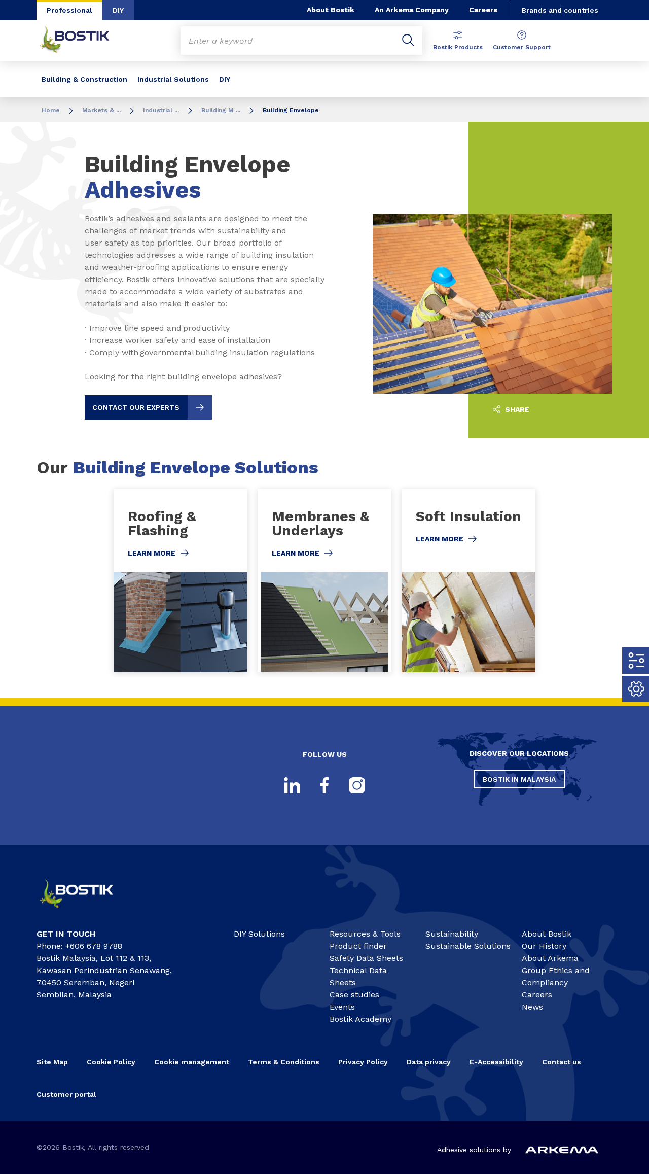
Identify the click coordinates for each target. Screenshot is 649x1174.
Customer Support (522, 47)
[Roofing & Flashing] (180, 580)
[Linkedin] (292, 785)
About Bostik (330, 10)
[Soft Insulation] (468, 580)
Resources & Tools (365, 934)
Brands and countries (560, 10)
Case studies (354, 994)
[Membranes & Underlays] (324, 580)
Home (51, 110)
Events (342, 1007)
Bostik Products (458, 47)
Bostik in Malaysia (519, 779)
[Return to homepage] (82, 40)
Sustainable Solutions (468, 946)
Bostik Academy (360, 1019)
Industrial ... (161, 110)
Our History (544, 946)
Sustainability (451, 934)
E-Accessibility (496, 1062)
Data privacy (429, 1062)
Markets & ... (101, 110)
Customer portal (67, 1094)
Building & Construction (84, 79)
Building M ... (220, 110)
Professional (69, 10)
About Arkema (550, 958)
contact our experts (135, 407)
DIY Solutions (259, 934)
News (532, 1007)
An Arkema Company (412, 10)
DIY (118, 10)
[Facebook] (324, 785)
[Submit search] (408, 40)
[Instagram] (357, 785)
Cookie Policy (111, 1062)
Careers (483, 10)
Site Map (52, 1062)
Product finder (358, 946)
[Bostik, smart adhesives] (84, 911)
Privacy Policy (363, 1062)
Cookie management (191, 1062)
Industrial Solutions (173, 79)
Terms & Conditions (283, 1062)
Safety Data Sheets (366, 958)
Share (516, 409)
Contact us (561, 1062)
